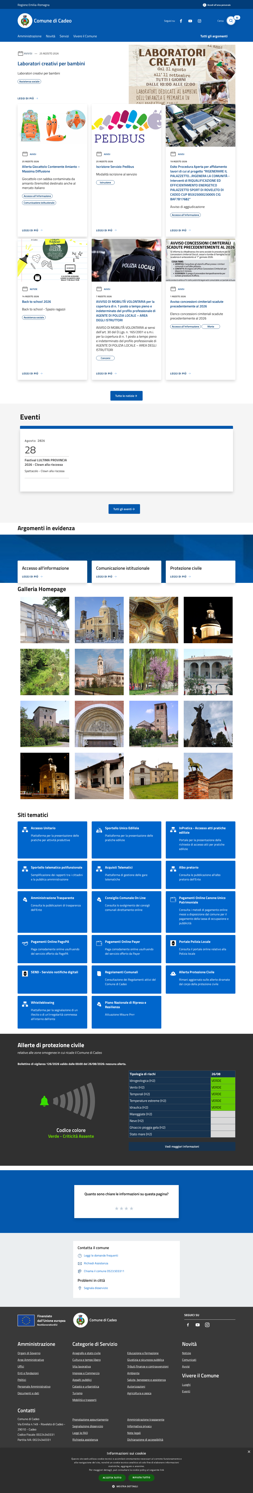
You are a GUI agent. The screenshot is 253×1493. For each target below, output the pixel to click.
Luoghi (186, 1384)
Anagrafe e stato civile (86, 1353)
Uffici (21, 1366)
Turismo (77, 1393)
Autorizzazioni (136, 1386)
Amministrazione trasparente (145, 1419)
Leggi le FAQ (80, 1433)
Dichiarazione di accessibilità (145, 1439)
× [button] (248, 1451)
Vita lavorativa (81, 1366)
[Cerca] (231, 20)
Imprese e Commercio (85, 1373)
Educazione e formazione (143, 1353)
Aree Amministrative (31, 1359)
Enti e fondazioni (28, 1373)
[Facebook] (179, 20)
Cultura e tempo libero (86, 1359)
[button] (126, 1486)
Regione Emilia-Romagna (33, 5)
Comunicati (189, 1359)
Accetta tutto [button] (112, 1477)
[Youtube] (188, 20)
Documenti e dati (28, 1393)
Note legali (134, 1433)
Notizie (33, 289)
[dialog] (126, 1470)
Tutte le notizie (124, 396)
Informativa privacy (139, 1426)
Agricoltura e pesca (139, 1393)
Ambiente (133, 1373)
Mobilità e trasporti (84, 1400)
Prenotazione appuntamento (90, 1419)
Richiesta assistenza (85, 1439)
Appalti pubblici (82, 1380)
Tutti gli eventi (122, 509)
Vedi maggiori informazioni (182, 1146)
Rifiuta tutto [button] (141, 1477)
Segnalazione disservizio (87, 1426)
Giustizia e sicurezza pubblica (145, 1359)
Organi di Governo (29, 1353)
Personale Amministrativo (34, 1386)
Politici (22, 1380)
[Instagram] (198, 20)
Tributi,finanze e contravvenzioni (148, 1366)
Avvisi (28, 53)
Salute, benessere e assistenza (146, 1380)
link (162, 1469)
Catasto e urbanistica (85, 1386)
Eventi (186, 1391)
